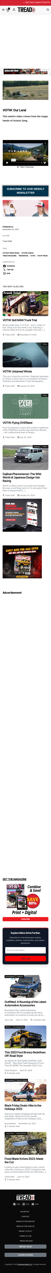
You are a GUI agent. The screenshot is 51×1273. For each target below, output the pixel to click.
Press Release (26, 1241)
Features (37, 446)
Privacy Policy (25, 1231)
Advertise (24, 1212)
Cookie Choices (25, 1255)
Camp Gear (10, 1133)
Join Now (25, 958)
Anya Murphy (10, 1123)
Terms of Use (25, 1236)
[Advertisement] (25, 40)
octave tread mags (11, 253)
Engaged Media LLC (25, 1264)
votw (32, 256)
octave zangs (27, 253)
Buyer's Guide (22, 1080)
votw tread (42, 256)
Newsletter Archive (25, 1221)
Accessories (10, 977)
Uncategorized (18, 1027)
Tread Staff (7, 241)
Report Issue (25, 1246)
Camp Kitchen (21, 1133)
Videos (44, 293)
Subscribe (25, 919)
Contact (25, 1216)
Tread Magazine (9, 256)
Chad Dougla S (11, 1070)
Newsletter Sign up (25, 1226)
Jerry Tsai (9, 1020)
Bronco (8, 1027)
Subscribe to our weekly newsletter (25, 190)
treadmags (23, 256)
